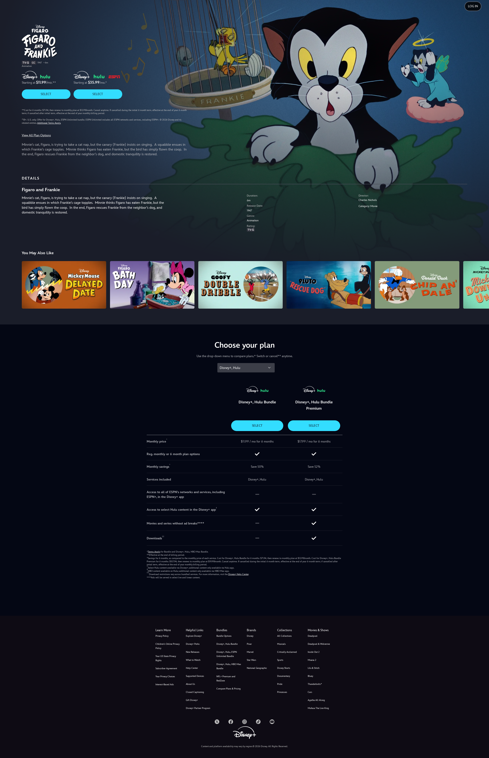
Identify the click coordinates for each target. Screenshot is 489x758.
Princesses (282, 692)
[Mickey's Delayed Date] (64, 284)
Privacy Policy (161, 636)
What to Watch (193, 660)
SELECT (46, 94)
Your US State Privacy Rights (165, 658)
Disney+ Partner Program (198, 708)
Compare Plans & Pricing (228, 688)
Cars (310, 692)
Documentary (283, 676)
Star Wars (251, 660)
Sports (280, 660)
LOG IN (473, 6)
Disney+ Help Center (238, 574)
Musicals (281, 644)
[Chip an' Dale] (417, 284)
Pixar (249, 644)
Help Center (192, 668)
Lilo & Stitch (313, 668)
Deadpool (312, 636)
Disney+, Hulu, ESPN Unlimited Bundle (226, 654)
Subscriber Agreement (166, 668)
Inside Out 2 (313, 652)
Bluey (310, 676)
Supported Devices (195, 676)
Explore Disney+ (194, 636)
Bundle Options (224, 636)
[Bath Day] (152, 284)
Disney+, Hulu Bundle (227, 644)
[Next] (481, 284)
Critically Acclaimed (287, 652)
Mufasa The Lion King (318, 708)
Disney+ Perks (193, 644)
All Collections (284, 636)
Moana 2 (312, 660)
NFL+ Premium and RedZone (225, 678)
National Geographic (257, 668)
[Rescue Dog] (329, 284)
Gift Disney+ (192, 700)
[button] (199, 630)
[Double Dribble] (240, 284)
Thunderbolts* (315, 684)
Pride (279, 684)
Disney (250, 636)
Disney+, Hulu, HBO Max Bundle (228, 666)
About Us (190, 684)
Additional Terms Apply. (49, 123)
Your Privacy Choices (165, 676)
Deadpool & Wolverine (319, 644)
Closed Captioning (195, 692)
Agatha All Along (316, 700)
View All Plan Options (36, 135)
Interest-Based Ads (164, 684)
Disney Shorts (283, 668)
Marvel (250, 652)
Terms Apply (154, 551)
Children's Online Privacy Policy (167, 646)
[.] (217, 721)
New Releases (192, 652)
